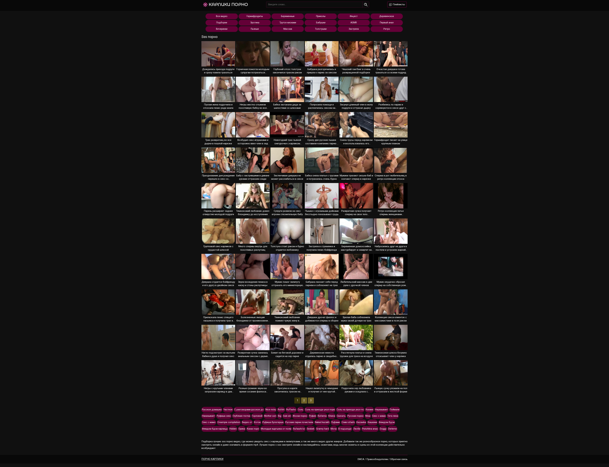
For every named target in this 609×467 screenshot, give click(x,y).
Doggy (383, 428)
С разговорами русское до (249, 409)
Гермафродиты (255, 16)
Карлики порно (228, 4)
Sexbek (310, 428)
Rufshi (281, 409)
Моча (334, 428)
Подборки (221, 22)
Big (279, 416)
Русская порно (355, 416)
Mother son (270, 416)
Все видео (221, 16)
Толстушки (321, 29)
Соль (300, 409)
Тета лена (392, 416)
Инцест (354, 16)
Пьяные (255, 29)
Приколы (320, 16)
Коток (257, 422)
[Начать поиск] (365, 5)
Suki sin (287, 416)
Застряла (354, 29)
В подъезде (344, 428)
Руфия (312, 416)
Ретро (386, 29)
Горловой (257, 416)
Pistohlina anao (370, 428)
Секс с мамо (209, 422)
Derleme (392, 428)
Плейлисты (398, 4)
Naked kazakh (322, 422)
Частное (227, 409)
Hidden (233, 428)
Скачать (341, 416)
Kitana (331, 416)
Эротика (254, 22)
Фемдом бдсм (387, 422)
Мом (367, 416)
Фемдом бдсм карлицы (215, 428)
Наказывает (208, 416)
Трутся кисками (287, 22)
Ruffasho (291, 409)
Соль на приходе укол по (350, 409)
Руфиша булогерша (272, 422)
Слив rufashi (348, 422)
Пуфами (335, 422)
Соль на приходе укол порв (320, 409)
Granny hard (322, 428)
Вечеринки (221, 29)
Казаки (369, 409)
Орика (242, 428)
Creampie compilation (228, 422)
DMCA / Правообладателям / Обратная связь (383, 459)
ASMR (353, 22)
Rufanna (322, 416)
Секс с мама (379, 416)
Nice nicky (270, 409)
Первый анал (387, 22)
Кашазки (372, 422)
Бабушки (320, 22)
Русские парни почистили (299, 422)
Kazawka (361, 422)
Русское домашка (212, 409)
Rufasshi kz (299, 428)
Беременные (288, 16)
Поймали (394, 409)
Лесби (356, 428)
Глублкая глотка (241, 416)
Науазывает (381, 409)
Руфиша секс (224, 416)
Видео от (247, 422)
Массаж (287, 29)
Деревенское (386, 16)
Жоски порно (300, 416)
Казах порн (253, 428)
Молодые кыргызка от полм (276, 428)
